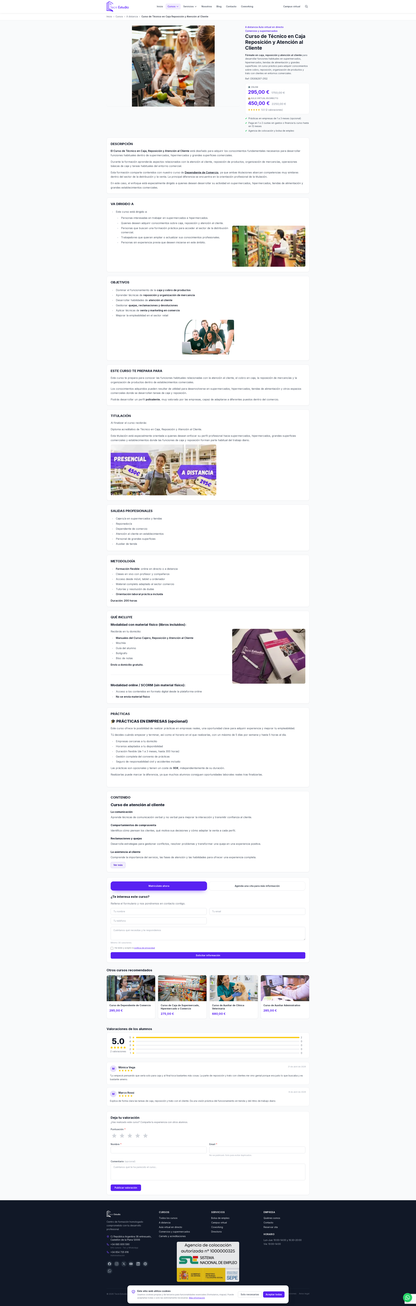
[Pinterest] (145, 1264)
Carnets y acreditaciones (172, 1236)
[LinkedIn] (138, 1264)
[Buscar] (306, 6)
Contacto (231, 6)
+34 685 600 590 (120, 1244)
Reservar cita (271, 1227)
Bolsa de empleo (220, 1218)
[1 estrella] (114, 1135)
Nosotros (207, 6)
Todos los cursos (168, 1218)
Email (213, 1144)
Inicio (160, 6)
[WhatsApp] (109, 1271)
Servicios (188, 6)
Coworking (247, 6)
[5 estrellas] (145, 1135)
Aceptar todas (274, 1294)
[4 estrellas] (137, 1135)
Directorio (216, 1231)
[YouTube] (131, 1264)
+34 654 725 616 (119, 1252)
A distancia (132, 16)
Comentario (123, 1161)
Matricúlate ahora (159, 886)
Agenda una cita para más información (257, 886)
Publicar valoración (126, 1187)
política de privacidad (144, 948)
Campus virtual (291, 6)
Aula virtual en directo (271, 27)
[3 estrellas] (129, 1135)
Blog (218, 6)
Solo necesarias (250, 1294)
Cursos (172, 6)
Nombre (116, 1144)
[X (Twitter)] (124, 1264)
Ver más (118, 865)
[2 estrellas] (122, 1135)
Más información (197, 1298)
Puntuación (118, 1129)
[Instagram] (117, 1264)
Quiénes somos (272, 1218)
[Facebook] (109, 1264)
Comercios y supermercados (261, 31)
